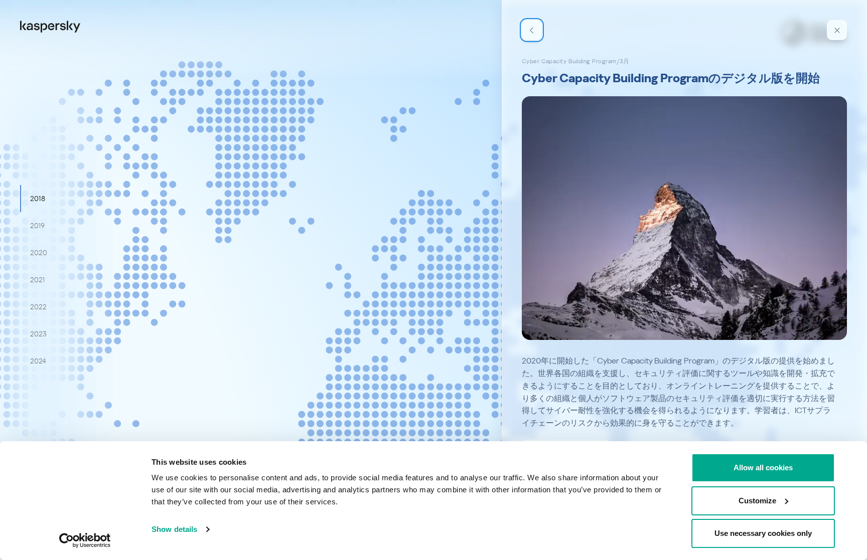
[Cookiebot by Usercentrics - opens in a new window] (85, 540)
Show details (174, 529)
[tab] (37, 198)
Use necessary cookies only (763, 533)
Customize (757, 500)
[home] (50, 26)
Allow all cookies (763, 467)
